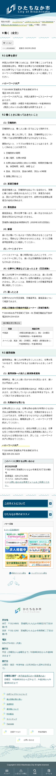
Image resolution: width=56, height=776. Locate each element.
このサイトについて (32, 22)
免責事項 (10, 704)
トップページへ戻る (39, 573)
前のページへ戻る (19, 573)
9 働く (31, 25)
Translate (10, 724)
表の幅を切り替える (11, 323)
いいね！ (9, 43)
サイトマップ (12, 719)
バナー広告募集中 (12, 530)
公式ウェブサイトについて (17, 694)
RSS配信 (10, 714)
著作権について (13, 709)
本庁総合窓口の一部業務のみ (31, 676)
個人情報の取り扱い (14, 699)
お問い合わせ (29, 740)
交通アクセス (15, 732)
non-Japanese (47, 22)
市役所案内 (42, 732)
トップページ (17, 22)
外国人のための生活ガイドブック (14, 25)
